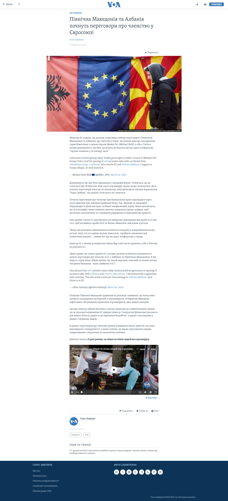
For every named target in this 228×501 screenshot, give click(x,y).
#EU (106, 161)
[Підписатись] (160, 472)
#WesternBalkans (130, 165)
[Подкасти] (153, 472)
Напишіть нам (39, 476)
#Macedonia (118, 274)
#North (108, 274)
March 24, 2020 (118, 175)
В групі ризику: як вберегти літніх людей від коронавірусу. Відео (108, 349)
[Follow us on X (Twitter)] (122, 472)
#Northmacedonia (79, 165)
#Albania (95, 165)
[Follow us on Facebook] (116, 472)
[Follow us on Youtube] (129, 472)
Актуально (76, 13)
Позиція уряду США (42, 491)
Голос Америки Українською (88, 352)
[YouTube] (205, 5)
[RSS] (147, 472)
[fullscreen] (155, 392)
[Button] (151, 52)
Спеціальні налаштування (45, 486)
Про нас (36, 471)
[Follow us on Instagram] (135, 472)
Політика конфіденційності (46, 481)
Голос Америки (77, 40)
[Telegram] (197, 5)
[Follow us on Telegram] (141, 472)
